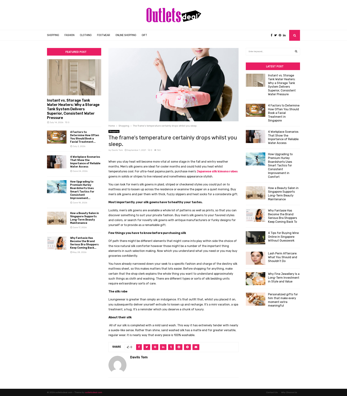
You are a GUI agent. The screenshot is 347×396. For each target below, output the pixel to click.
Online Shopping (125, 35)
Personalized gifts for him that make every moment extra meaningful (283, 300)
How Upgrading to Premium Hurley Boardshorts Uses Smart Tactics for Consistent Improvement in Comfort (280, 165)
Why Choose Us (289, 392)
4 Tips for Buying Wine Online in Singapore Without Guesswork (283, 236)
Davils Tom (117, 150)
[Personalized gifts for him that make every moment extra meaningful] (255, 299)
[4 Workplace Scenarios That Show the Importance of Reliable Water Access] (57, 161)
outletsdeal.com (93, 392)
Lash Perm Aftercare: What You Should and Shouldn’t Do (282, 257)
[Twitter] (276, 35)
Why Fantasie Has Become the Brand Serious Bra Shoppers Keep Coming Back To (282, 216)
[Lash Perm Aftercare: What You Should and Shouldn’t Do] (255, 258)
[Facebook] (272, 35)
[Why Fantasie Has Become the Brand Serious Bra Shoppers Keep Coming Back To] (57, 243)
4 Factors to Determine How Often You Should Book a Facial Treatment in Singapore (283, 113)
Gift (144, 35)
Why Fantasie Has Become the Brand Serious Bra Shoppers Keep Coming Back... (84, 242)
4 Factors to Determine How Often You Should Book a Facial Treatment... (84, 137)
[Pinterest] (281, 35)
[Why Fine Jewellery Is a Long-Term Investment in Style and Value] (255, 278)
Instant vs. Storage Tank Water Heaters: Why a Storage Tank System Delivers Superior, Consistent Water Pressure (73, 109)
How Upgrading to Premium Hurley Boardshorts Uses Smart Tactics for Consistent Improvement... (82, 190)
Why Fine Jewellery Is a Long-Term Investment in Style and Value (283, 277)
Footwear (103, 35)
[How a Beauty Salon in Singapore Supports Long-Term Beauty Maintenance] (57, 218)
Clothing (86, 35)
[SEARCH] (296, 51)
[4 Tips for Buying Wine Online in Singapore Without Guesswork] (255, 237)
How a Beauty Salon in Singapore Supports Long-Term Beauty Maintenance (84, 218)
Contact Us (272, 392)
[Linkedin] (285, 35)
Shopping (53, 35)
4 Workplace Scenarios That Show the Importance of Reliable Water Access (85, 161)
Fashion (69, 35)
